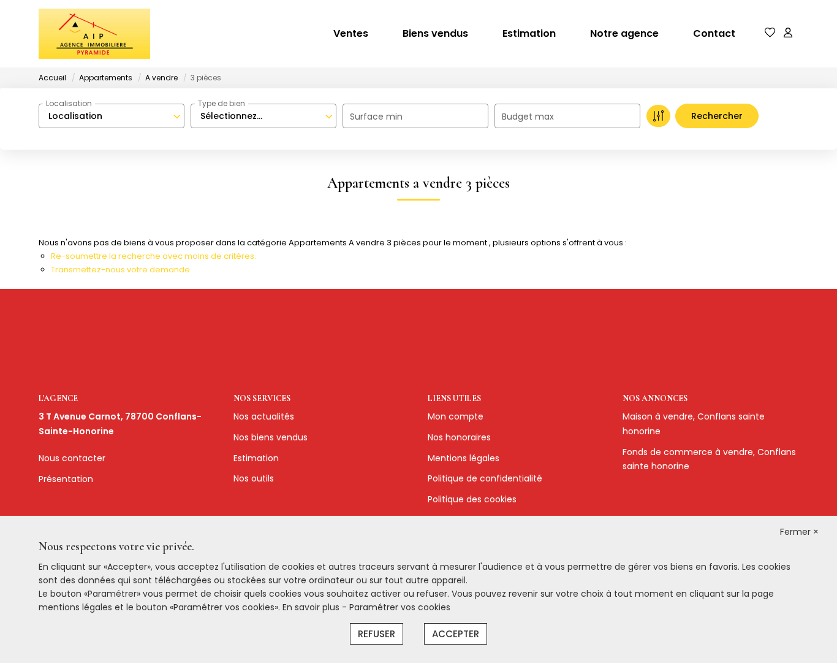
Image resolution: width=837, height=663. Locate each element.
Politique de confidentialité (485, 478)
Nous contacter (72, 458)
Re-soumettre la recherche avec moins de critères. (153, 256)
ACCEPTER (455, 633)
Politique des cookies (472, 499)
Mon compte (455, 416)
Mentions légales (463, 458)
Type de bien (221, 103)
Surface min (376, 116)
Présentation (66, 479)
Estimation (529, 33)
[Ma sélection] (770, 33)
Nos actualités (263, 416)
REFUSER (376, 633)
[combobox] (111, 116)
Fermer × (799, 532)
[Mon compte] (788, 33)
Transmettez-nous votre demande (120, 269)
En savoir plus (312, 607)
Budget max (528, 116)
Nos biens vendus (270, 437)
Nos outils (253, 478)
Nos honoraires (459, 437)
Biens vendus (435, 33)
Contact (714, 33)
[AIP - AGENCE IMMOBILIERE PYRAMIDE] (94, 33)
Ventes (350, 33)
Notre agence (624, 33)
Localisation (69, 103)
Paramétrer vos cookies (399, 607)
